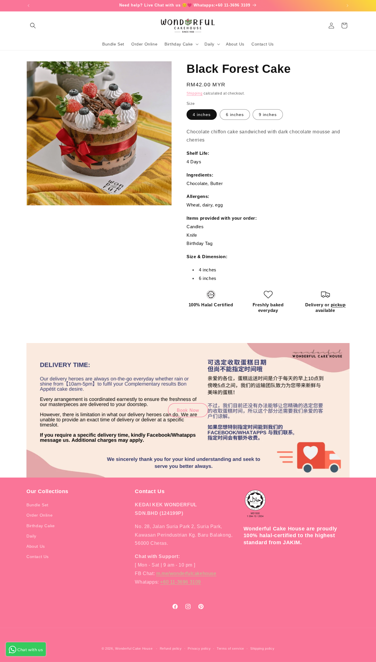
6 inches (235, 114)
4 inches (202, 114)
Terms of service (230, 648)
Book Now (188, 410)
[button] (32, 25)
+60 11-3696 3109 (180, 581)
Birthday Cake (40, 525)
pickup (338, 304)
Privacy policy (199, 648)
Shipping (195, 93)
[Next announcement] (347, 5)
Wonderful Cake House (133, 648)
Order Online (39, 515)
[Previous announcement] (28, 5)
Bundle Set (37, 505)
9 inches (268, 114)
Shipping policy (262, 648)
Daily (31, 536)
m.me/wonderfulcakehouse (186, 573)
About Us (35, 546)
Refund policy (171, 648)
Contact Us (37, 556)
